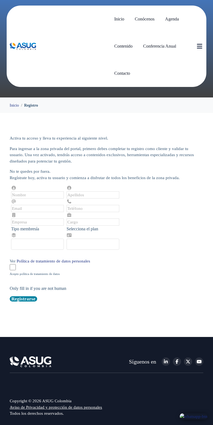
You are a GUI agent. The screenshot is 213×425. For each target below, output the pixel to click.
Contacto (122, 73)
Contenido (123, 46)
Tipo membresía (25, 228)
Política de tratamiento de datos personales (53, 261)
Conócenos (144, 19)
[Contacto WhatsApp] (193, 416)
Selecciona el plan (82, 228)
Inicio (119, 19)
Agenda (172, 19)
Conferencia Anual (159, 46)
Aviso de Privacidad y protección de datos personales (56, 407)
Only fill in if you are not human (38, 288)
